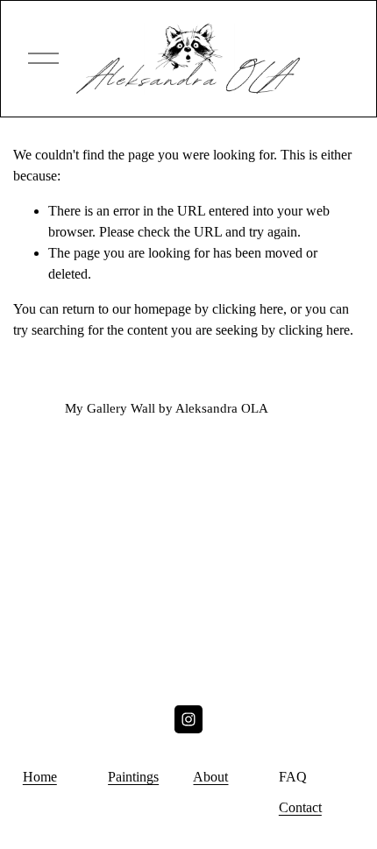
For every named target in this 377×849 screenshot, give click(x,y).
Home (40, 776)
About (210, 776)
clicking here (247, 308)
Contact (300, 807)
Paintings (133, 776)
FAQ (293, 776)
